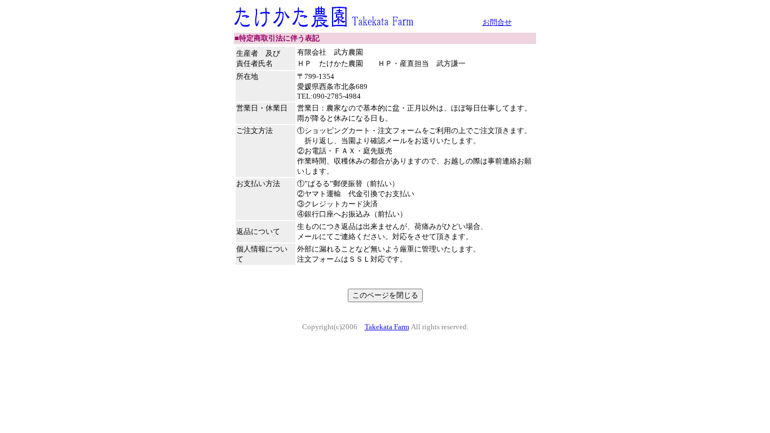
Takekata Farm (387, 326)
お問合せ (497, 22)
